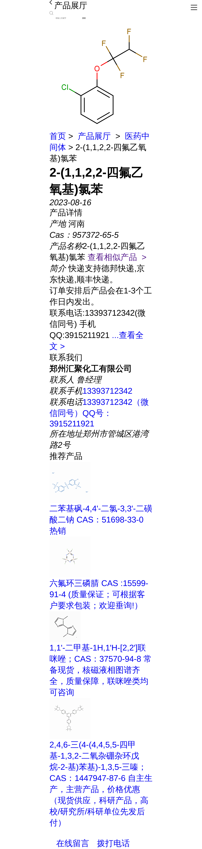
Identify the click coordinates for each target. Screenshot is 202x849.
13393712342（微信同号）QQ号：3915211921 (99, 412)
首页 (57, 136)
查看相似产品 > (117, 257)
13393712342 (107, 390)
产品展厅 (94, 136)
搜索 (84, 18)
